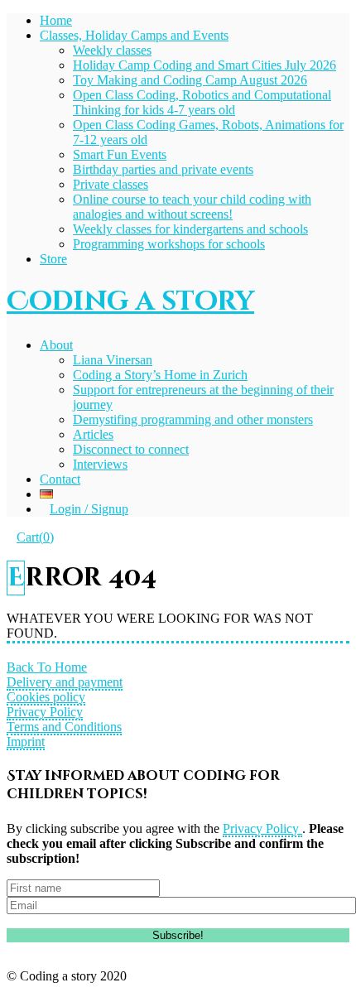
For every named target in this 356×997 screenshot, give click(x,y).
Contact (60, 479)
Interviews (100, 464)
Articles (93, 434)
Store (53, 259)
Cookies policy (46, 697)
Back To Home (47, 667)
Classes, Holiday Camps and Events (134, 35)
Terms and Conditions (64, 727)
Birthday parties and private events (163, 169)
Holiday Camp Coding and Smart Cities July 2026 (204, 65)
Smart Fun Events (119, 154)
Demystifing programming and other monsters (193, 419)
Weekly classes (112, 50)
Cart (35, 537)
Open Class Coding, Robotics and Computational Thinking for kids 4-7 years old (202, 102)
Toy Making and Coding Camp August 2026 (190, 80)
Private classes (110, 184)
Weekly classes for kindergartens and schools (190, 229)
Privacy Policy (45, 712)
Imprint (26, 742)
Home (56, 20)
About (56, 345)
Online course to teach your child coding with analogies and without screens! (192, 206)
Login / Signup (89, 509)
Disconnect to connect (131, 449)
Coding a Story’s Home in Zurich (160, 375)
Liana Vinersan (112, 360)
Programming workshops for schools (169, 244)
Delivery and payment (65, 682)
